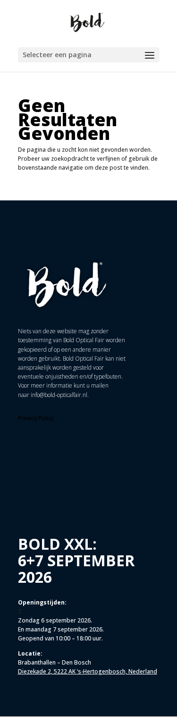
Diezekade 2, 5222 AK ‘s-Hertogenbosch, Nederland (87, 671)
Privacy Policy (36, 418)
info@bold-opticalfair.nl (59, 395)
